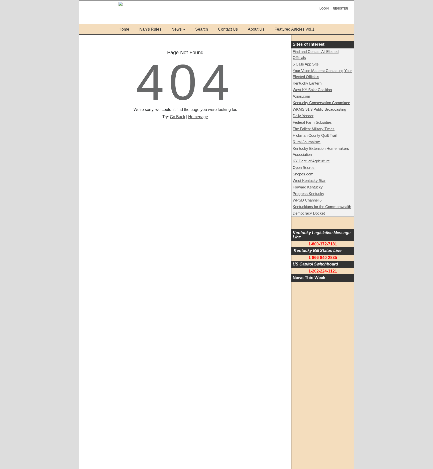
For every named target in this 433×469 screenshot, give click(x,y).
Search (201, 29)
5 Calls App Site (305, 64)
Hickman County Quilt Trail (315, 135)
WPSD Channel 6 (307, 200)
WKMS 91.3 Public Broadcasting (319, 109)
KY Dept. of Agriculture (311, 161)
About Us (256, 29)
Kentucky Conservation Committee (321, 103)
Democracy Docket (309, 213)
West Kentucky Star (309, 180)
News (176, 29)
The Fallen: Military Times (314, 129)
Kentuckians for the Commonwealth (322, 207)
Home (124, 29)
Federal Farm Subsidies (312, 122)
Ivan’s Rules (150, 29)
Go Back (177, 117)
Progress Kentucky (308, 193)
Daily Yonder (303, 116)
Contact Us (228, 29)
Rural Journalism (306, 142)
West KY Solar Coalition (312, 90)
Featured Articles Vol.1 (294, 29)
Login (324, 8)
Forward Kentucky (308, 187)
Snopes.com (303, 174)
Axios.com (301, 96)
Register (340, 8)
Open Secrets (304, 167)
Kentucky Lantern (307, 83)
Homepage (198, 117)
